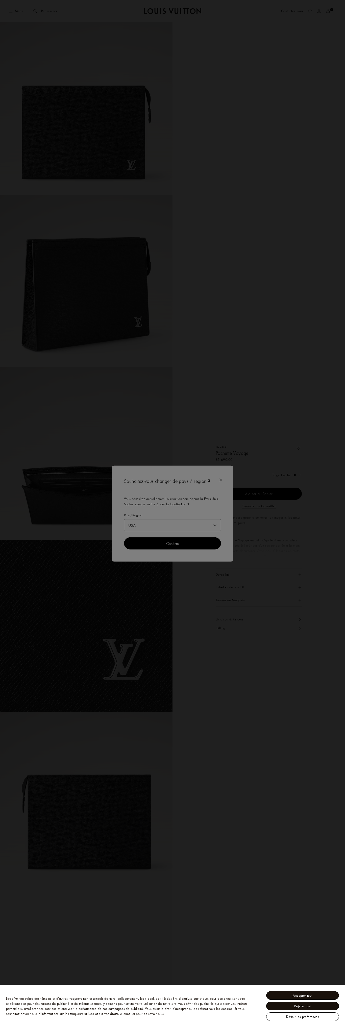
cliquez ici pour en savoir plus (142, 1013)
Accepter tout (302, 995)
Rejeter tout (302, 1006)
